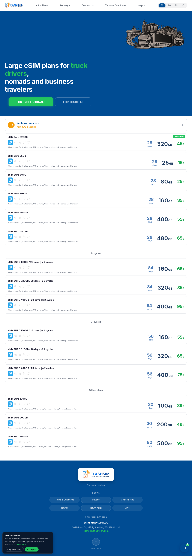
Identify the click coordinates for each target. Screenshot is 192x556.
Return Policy (96, 508)
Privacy (96, 500)
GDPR (127, 508)
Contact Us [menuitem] (88, 5)
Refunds (64, 508)
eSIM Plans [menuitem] (42, 5)
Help (140, 5)
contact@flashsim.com (96, 531)
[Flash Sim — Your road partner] (14, 5)
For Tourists (73, 102)
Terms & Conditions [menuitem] (115, 5)
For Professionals (30, 102)
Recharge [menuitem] (65, 5)
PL (176, 5)
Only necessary (14, 549)
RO (169, 5)
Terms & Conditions (64, 500)
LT (183, 5)
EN (162, 5)
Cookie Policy (127, 500)
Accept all (31, 549)
